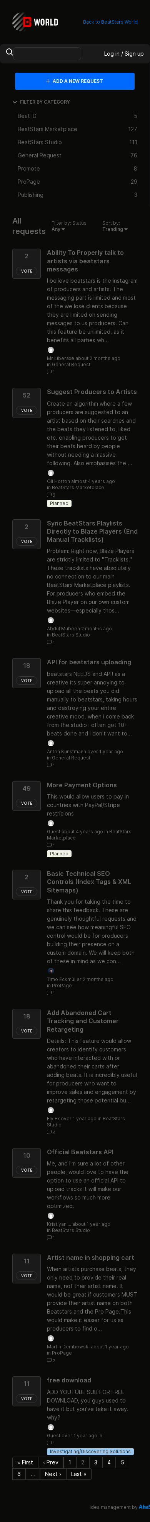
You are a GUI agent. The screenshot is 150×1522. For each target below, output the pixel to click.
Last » (79, 1474)
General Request (71, 364)
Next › (53, 1474)
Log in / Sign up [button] (124, 53)
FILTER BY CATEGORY (45, 102)
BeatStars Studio (71, 635)
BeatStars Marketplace (78, 487)
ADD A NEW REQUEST (77, 81)
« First (25, 1462)
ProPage (62, 985)
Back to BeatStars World (110, 22)
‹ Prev (50, 1462)
